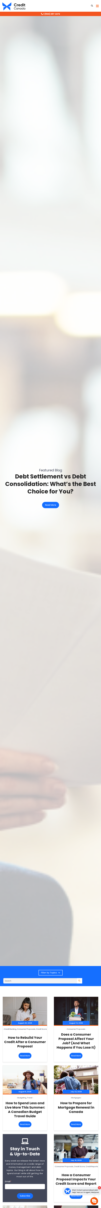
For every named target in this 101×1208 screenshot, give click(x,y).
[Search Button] (92, 5)
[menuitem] (50, 14)
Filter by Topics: (49, 972)
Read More (50, 504)
